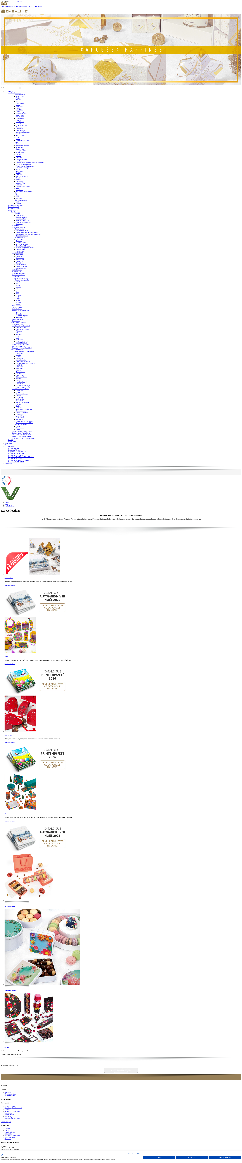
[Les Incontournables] (29, 877)
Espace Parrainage (10, 1137)
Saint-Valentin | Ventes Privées (22, 409)
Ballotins (16, 213)
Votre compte (6, 1122)
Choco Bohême (20, 130)
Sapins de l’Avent (17, 319)
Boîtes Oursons (16, 271)
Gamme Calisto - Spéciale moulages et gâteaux (30, 162)
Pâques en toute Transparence (25, 166)
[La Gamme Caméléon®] (42, 947)
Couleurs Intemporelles (20, 280)
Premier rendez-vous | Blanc (24, 423)
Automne (18, 334)
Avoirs (7, 1130)
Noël (17, 338)
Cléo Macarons (20, 249)
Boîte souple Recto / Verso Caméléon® (24, 438)
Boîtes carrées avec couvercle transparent (28, 234)
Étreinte (18, 179)
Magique (18, 356)
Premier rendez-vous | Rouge (24, 421)
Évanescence (20, 428)
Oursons (18, 203)
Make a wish (20, 115)
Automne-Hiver (18, 94)
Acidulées (19, 241)
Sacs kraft (19, 317)
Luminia (18, 370)
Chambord (19, 174)
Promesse (19, 127)
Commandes (8, 1134)
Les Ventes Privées (15, 350)
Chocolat (18, 287)
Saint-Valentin (18, 171)
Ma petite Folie (20, 183)
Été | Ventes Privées (19, 424)
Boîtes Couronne (21, 264)
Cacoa (18, 426)
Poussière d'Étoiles (21, 113)
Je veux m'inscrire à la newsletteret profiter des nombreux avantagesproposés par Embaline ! (121, 1070)
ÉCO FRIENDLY (21, 343)
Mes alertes (8, 1139)
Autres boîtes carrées (22, 236)
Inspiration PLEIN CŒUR (16, 462)
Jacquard (18, 123)
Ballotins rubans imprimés (23, 222)
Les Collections (14, 93)
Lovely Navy (20, 416)
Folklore (18, 156)
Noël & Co (19, 365)
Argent (18, 300)
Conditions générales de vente (13, 1108)
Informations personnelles (12, 1135)
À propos (7, 1109)
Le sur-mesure (12, 441)
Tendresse (19, 185)
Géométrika (19, 384)
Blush (17, 195)
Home (6, 445)
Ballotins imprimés (21, 217)
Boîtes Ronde (20, 259)
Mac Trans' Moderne (22, 244)
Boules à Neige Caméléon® (20, 344)
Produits (8, 91)
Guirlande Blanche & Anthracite (25, 363)
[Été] (20, 792)
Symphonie (19, 147)
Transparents (16, 321)
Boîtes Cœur (19, 261)
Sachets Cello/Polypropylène (20, 310)
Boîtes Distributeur (21, 266)
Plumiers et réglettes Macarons (25, 247)
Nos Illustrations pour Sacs (24, 191)
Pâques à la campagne (22, 402)
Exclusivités (8, 463)
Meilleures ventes (10, 1095)
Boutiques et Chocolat (22, 329)
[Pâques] (20, 635)
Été (14, 193)
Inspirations (9, 446)
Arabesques (19, 239)
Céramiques (15, 276)
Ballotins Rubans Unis (22, 220)
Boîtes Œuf (19, 256)
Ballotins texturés (21, 219)
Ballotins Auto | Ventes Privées (21, 433)
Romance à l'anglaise (22, 176)
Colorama (19, 157)
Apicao (18, 169)
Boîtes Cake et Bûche (18, 227)
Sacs (15, 312)
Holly (17, 101)
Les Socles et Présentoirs (23, 164)
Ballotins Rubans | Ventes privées (22, 431)
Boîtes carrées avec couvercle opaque (27, 232)
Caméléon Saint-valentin (23, 186)
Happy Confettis (21, 360)
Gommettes (19, 397)
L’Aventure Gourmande (23, 132)
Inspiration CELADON (15, 458)
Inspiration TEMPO (14, 448)
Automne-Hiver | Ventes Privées (23, 351)
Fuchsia (18, 283)
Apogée (18, 100)
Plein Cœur (19, 419)
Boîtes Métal (17, 253)
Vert (17, 288)
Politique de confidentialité (134, 1153)
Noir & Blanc (20, 251)
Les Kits (10, 440)
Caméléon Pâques (21, 159)
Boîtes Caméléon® (17, 324)
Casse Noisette (20, 103)
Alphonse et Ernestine (22, 145)
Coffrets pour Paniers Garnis (20, 278)
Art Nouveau (20, 152)
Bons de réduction (10, 1132)
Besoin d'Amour (21, 411)
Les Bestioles (20, 399)
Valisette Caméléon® (18, 346)
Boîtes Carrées (18, 229)
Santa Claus (19, 367)
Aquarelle (19, 198)
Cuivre (18, 304)
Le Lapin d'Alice (21, 151)
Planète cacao (20, 117)
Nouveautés (8, 443)
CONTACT (19, 1)
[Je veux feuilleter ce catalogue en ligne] (37, 602)
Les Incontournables (19, 200)
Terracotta (19, 120)
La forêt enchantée (21, 125)
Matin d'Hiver (20, 96)
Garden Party (20, 149)
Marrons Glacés (17, 307)
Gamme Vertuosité (13, 207)
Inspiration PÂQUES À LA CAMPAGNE (21, 457)
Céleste (18, 111)
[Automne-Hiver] (44, 556)
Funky (18, 98)
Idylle (17, 188)
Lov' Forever (20, 418)
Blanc (17, 292)
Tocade (18, 178)
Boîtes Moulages (17, 270)
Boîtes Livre (19, 263)
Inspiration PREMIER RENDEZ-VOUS (20, 460)
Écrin (17, 137)
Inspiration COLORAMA (16, 453)
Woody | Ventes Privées (23, 387)
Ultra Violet (19, 110)
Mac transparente (21, 242)
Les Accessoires (13, 210)
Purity (17, 406)
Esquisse (18, 134)
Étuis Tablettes (16, 305)
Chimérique (19, 128)
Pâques (15, 142)
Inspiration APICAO (14, 450)
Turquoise (19, 295)
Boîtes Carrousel (21, 268)
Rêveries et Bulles (21, 377)
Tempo (18, 108)
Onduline (18, 373)
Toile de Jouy (20, 118)
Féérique (18, 355)
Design (18, 429)
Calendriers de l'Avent (22, 140)
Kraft (17, 297)
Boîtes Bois (15, 225)
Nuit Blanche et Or (21, 382)
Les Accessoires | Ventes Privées (21, 435)
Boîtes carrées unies (22, 230)
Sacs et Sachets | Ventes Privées (21, 436)
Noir (17, 293)
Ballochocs (19, 224)
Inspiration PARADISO (15, 455)
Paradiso (18, 404)
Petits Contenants (17, 309)
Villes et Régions (21, 327)
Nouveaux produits (10, 1094)
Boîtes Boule (20, 258)
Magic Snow (20, 368)
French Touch (20, 122)
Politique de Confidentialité (13, 1111)
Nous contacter (9, 1114)
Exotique (18, 144)
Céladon (18, 392)
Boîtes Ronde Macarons (23, 246)
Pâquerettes (19, 401)
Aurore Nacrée (20, 372)
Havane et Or (20, 375)
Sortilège (18, 173)
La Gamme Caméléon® (17, 322)
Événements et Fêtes (22, 341)
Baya (17, 196)
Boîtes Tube (19, 254)
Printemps (19, 331)
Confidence (19, 181)
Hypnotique (19, 358)
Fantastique (19, 353)
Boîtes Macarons (18, 237)
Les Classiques (14, 212)
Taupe (18, 298)
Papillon (18, 154)
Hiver (17, 336)
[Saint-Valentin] (20, 714)
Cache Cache (20, 390)
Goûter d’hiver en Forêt (23, 385)
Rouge (18, 281)
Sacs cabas (19, 314)
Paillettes (18, 380)
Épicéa (18, 105)
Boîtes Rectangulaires (18, 273)
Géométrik (19, 395)
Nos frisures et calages (22, 168)
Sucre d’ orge (20, 135)
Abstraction (19, 339)
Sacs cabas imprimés (22, 315)
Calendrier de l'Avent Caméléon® (22, 348)
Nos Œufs (19, 161)
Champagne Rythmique (23, 361)
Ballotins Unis (20, 215)
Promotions (8, 1092)
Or (16, 290)
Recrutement (8, 1113)
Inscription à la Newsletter (12, 1118)
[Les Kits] (29, 1017)
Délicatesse (19, 414)
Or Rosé (18, 302)
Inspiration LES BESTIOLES (17, 452)
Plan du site (8, 1116)
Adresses (7, 1128)
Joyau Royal (19, 106)
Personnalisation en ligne (15, 205)
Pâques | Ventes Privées (20, 389)
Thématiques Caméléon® (21, 326)
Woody (18, 139)
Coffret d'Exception (22, 412)
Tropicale (18, 407)
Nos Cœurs (19, 190)
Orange (18, 285)
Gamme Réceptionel (14, 208)
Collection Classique (22, 394)
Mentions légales (10, 1106)
